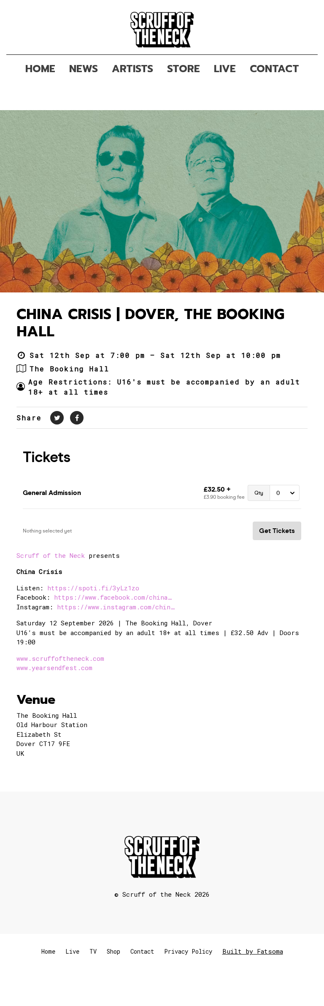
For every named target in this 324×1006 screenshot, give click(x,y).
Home (48, 951)
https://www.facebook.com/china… (112, 597)
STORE (183, 68)
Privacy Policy (188, 951)
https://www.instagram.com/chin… (115, 607)
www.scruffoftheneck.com (60, 658)
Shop (113, 951)
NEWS (83, 68)
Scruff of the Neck (50, 555)
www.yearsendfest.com (54, 667)
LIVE (225, 68)
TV (93, 951)
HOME (40, 68)
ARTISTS (132, 68)
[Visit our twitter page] (57, 417)
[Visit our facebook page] (77, 417)
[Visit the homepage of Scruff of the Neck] (162, 27)
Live (72, 951)
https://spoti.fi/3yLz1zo (93, 588)
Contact (142, 951)
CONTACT (274, 68)
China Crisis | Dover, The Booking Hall (150, 322)
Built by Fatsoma (252, 951)
